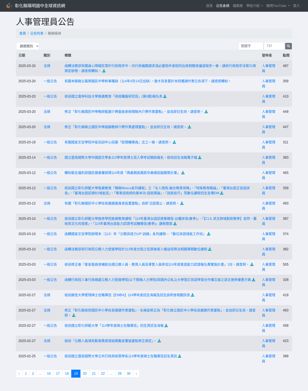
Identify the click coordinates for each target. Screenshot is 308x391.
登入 (296, 6)
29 (120, 373)
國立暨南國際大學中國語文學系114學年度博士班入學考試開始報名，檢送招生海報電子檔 (131, 157)
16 (49, 373)
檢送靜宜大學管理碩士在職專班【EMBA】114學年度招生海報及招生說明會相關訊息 (127, 295)
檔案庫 (238, 6)
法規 (47, 66)
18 (67, 373)
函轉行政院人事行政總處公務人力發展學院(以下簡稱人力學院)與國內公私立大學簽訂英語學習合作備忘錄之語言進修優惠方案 (158, 280)
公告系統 (222, 6)
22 (103, 373)
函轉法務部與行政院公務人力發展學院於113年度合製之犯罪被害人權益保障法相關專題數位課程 (136, 249)
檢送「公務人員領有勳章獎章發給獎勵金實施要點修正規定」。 (111, 341)
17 (58, 373)
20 (85, 373)
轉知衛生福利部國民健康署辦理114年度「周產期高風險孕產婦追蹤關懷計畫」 (122, 173)
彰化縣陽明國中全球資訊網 (40, 6)
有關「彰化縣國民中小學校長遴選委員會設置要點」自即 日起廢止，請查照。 (122, 203)
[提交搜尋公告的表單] (288, 46)
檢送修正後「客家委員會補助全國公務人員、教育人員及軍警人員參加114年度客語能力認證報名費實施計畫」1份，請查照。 (157, 264)
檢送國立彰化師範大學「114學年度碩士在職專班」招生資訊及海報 (114, 325)
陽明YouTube (276, 6)
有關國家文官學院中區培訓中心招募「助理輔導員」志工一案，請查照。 (118, 142)
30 (129, 373)
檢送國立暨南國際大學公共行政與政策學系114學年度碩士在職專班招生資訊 (121, 356)
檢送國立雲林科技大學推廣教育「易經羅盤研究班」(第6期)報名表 (113, 96)
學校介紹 (253, 6)
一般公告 (50, 81)
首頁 (210, 6)
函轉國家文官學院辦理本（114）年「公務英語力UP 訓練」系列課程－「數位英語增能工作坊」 (135, 234)
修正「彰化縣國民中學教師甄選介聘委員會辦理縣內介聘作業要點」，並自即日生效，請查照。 (134, 111)
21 (94, 373)
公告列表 (37, 33)
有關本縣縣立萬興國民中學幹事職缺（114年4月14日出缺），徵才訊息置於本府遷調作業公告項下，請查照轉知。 (148, 81)
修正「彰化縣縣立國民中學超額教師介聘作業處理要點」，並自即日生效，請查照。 (126, 127)
